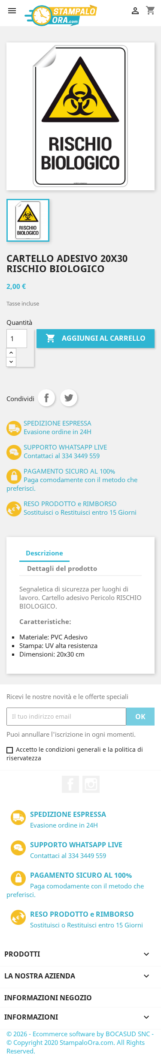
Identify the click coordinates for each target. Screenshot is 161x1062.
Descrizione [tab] (44, 553)
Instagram (91, 784)
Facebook (70, 784)
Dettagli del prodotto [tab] (62, 568)
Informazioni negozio (48, 997)
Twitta (68, 397)
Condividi (46, 397)
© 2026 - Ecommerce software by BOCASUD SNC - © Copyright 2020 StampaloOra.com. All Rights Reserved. (80, 1042)
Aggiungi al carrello (96, 338)
